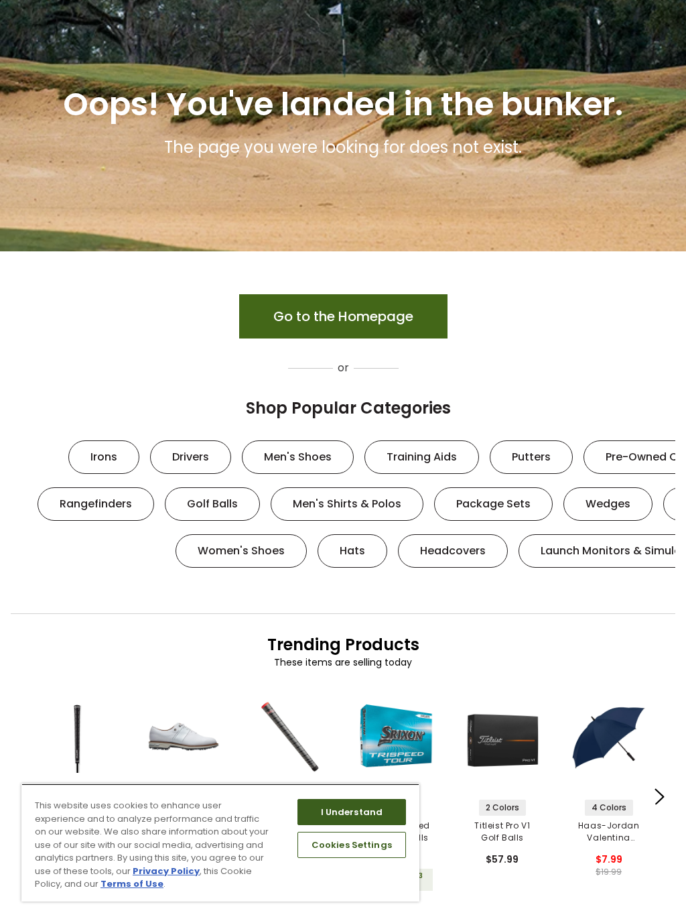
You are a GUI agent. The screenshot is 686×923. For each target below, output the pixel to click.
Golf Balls (212, 503)
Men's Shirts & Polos (347, 503)
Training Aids (422, 457)
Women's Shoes (241, 550)
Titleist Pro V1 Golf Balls (502, 831)
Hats (352, 550)
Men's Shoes (298, 457)
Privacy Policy (166, 871)
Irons (103, 457)
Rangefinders (96, 503)
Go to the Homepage (343, 316)
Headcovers (453, 550)
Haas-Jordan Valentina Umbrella (609, 832)
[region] (220, 843)
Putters (531, 457)
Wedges (608, 503)
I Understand (352, 812)
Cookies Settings (352, 845)
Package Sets (493, 503)
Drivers (190, 457)
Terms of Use (131, 883)
